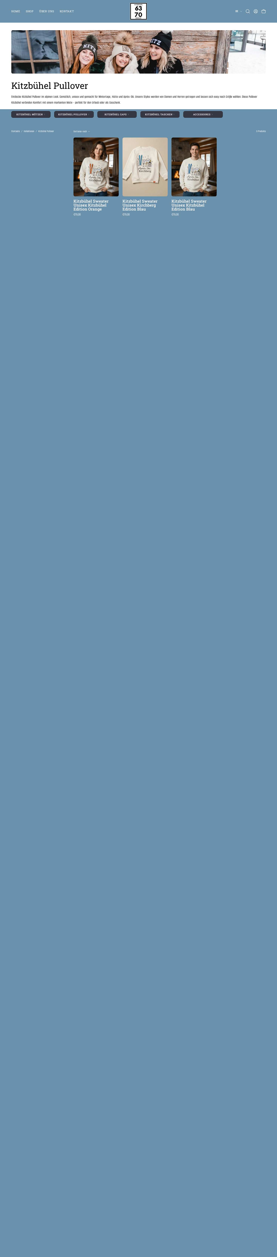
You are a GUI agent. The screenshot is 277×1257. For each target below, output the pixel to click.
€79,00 (77, 214)
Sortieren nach (80, 131)
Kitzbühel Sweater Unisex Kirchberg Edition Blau (140, 205)
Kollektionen (29, 131)
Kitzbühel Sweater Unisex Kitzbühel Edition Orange (91, 205)
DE (237, 11)
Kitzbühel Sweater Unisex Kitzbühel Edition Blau (189, 205)
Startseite (15, 131)
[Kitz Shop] (138, 11)
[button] (248, 11)
